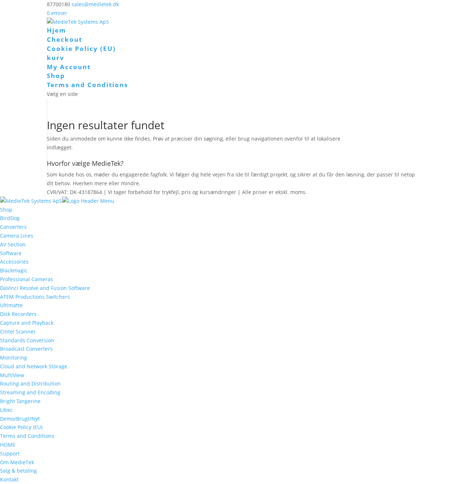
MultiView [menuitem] (12, 375)
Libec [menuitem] (6, 409)
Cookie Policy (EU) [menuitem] (21, 427)
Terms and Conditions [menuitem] (27, 435)
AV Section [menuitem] (13, 244)
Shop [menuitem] (6, 209)
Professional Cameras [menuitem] (26, 279)
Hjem (56, 30)
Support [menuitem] (10, 453)
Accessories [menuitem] (14, 261)
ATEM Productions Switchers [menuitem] (35, 296)
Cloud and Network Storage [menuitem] (33, 366)
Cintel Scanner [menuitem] (18, 331)
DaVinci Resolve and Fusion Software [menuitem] (45, 287)
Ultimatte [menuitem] (11, 305)
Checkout (64, 39)
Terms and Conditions (87, 85)
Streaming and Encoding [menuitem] (30, 392)
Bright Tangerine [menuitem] (20, 401)
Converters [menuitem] (13, 226)
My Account (69, 67)
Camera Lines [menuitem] (16, 235)
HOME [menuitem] (7, 444)
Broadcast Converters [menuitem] (26, 348)
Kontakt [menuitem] (9, 479)
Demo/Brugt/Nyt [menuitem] (20, 418)
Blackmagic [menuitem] (13, 270)
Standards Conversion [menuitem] (27, 340)
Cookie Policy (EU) (81, 48)
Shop (56, 75)
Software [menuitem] (11, 253)
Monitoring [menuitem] (13, 357)
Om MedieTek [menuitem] (17, 462)
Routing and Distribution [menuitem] (30, 383)
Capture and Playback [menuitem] (26, 322)
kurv (55, 57)
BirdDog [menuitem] (10, 218)
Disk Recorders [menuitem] (18, 313)
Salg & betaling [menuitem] (18, 470)
